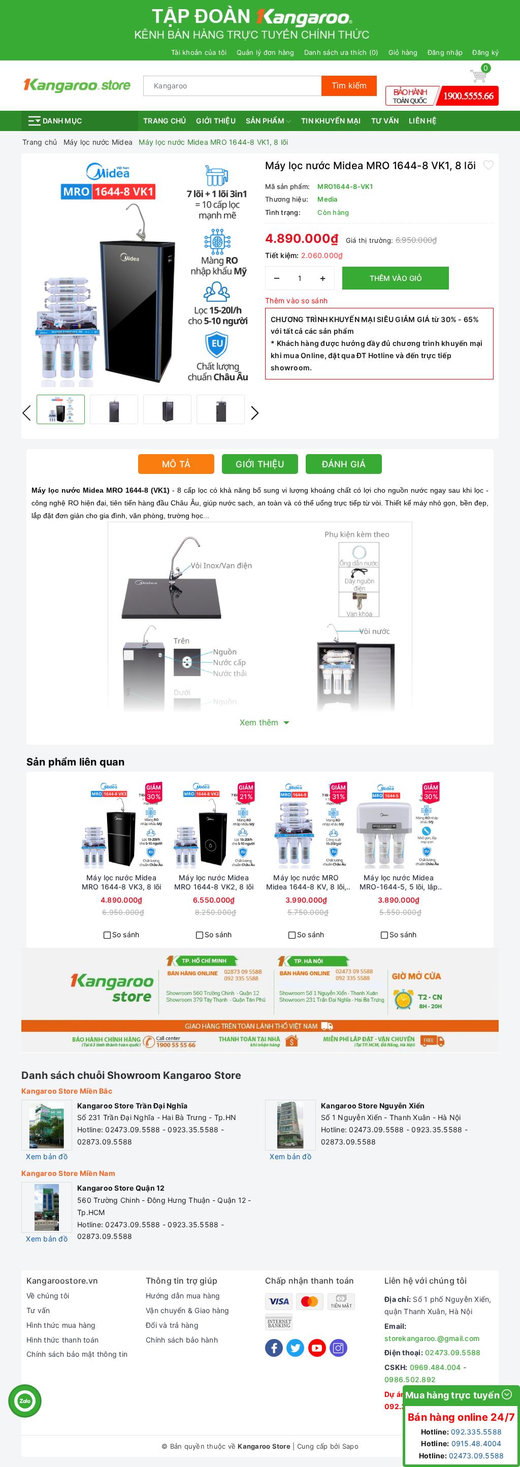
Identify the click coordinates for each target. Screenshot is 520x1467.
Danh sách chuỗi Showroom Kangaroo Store (131, 1075)
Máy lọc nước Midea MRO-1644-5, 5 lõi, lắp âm (399, 882)
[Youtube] (317, 1348)
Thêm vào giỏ (396, 278)
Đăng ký (485, 52)
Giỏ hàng (403, 52)
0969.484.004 (435, 1367)
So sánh (126, 934)
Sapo (350, 1446)
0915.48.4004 (476, 1443)
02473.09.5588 (452, 1352)
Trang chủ (164, 120)
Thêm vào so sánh (296, 300)
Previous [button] (26, 413)
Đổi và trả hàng (172, 1325)
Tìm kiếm (349, 85)
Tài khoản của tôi (198, 52)
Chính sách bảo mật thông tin (76, 1354)
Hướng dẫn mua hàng (183, 1295)
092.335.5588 (476, 1431)
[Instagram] (338, 1348)
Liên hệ (423, 120)
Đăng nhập (445, 52)
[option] (140, 272)
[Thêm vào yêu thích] (488, 164)
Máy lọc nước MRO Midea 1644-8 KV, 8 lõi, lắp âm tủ (306, 882)
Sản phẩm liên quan (75, 762)
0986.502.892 (410, 1379)
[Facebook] (274, 1348)
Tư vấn (385, 120)
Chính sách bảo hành (182, 1339)
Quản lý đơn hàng (266, 52)
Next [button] (255, 413)
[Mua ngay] (85, 825)
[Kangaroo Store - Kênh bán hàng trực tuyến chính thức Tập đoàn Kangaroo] (77, 84)
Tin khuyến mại (331, 120)
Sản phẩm (266, 120)
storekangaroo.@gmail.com (431, 1338)
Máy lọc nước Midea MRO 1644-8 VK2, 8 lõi (213, 882)
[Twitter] (295, 1348)
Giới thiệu (216, 120)
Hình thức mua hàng (61, 1325)
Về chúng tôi (47, 1295)
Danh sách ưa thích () (341, 52)
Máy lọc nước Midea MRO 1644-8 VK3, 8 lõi (121, 882)
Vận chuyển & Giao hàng (188, 1310)
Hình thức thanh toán (62, 1339)
